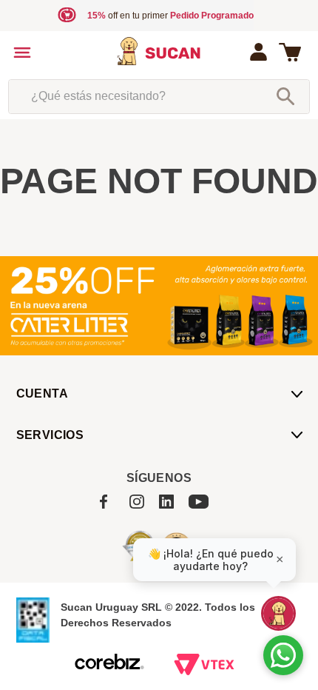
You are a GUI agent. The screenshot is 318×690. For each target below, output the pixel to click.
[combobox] (159, 96)
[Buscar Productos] (285, 96)
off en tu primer (170, 15)
